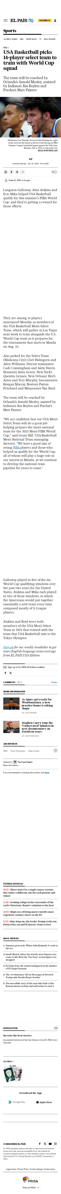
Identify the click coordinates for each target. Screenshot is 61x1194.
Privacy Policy (23, 1169)
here (47, 772)
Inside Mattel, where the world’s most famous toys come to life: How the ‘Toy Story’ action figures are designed (31, 957)
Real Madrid (49, 39)
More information (10, 765)
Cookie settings (36, 1169)
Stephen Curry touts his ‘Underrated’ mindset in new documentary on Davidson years (38, 727)
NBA (21, 39)
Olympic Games (10, 39)
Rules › (54, 682)
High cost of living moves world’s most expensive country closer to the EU (28, 913)
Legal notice (11, 1169)
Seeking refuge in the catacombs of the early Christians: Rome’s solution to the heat (28, 904)
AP (30, 159)
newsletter (10, 1028)
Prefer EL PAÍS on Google (19, 180)
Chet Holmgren (17, 751)
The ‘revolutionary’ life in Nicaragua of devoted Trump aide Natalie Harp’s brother (29, 976)
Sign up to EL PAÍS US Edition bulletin (26, 667)
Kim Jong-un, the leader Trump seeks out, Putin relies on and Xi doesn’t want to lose (30, 923)
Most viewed (10, 938)
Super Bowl (31, 39)
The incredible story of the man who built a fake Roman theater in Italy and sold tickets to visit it (30, 984)
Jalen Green (34, 751)
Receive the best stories (17, 1036)
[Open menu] (5, 20)
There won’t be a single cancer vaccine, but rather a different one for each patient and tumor (29, 892)
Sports (9, 31)
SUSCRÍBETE (44, 20)
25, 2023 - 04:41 (38, 164)
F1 (40, 39)
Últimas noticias (13, 884)
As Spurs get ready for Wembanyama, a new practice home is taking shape (37, 704)
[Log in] (55, 20)
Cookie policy (49, 1169)
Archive (8, 1061)
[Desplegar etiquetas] (55, 750)
